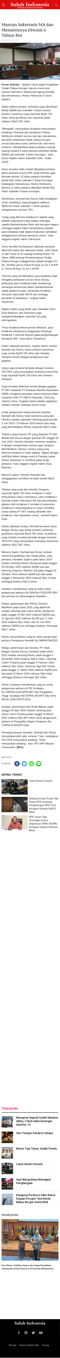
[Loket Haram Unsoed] (15, 787)
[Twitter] (24, 763)
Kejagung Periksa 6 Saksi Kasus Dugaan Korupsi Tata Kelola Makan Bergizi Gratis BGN (35, 1199)
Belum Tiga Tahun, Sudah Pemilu (36, 1148)
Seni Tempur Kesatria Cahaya (34, 1133)
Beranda (12, 1345)
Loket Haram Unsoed (40, 781)
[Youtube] (40, 1332)
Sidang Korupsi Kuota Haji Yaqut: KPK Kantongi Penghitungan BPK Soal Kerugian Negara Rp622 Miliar (43, 805)
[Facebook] (17, 763)
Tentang (45, 1345)
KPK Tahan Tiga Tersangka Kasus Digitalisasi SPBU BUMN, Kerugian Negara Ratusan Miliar (43, 824)
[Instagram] (26, 1332)
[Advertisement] (30, 967)
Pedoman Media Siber (29, 1345)
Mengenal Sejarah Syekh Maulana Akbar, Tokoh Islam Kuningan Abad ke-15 (37, 1121)
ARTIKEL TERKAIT (12, 774)
